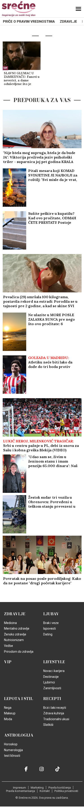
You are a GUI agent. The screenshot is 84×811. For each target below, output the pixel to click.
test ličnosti (12, 755)
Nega (7, 707)
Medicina (10, 623)
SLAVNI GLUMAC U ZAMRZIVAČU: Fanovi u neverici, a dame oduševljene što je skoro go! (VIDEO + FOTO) (21, 78)
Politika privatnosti (66, 791)
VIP (5, 68)
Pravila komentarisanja (20, 791)
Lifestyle (54, 662)
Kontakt (45, 791)
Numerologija (13, 750)
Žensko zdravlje (15, 634)
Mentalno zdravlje (16, 628)
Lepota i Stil (18, 699)
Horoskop (10, 744)
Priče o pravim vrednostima (29, 22)
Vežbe (8, 646)
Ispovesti (49, 628)
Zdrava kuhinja (53, 713)
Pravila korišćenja (59, 787)
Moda (8, 719)
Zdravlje (68, 22)
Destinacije (51, 676)
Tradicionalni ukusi (56, 719)
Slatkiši (48, 724)
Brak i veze (51, 623)
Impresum (19, 787)
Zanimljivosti (52, 688)
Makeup (9, 713)
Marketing (37, 787)
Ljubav (51, 614)
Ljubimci (49, 682)
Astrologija (18, 735)
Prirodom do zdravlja (18, 651)
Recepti (52, 699)
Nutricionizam (14, 640)
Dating (47, 634)
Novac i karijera (54, 671)
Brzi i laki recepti (54, 707)
